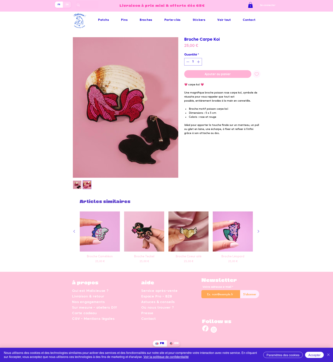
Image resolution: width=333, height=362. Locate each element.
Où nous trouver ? (157, 307)
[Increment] (198, 61)
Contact (148, 319)
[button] (250, 5)
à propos (85, 283)
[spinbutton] (193, 61)
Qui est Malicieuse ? (90, 291)
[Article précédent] (74, 231)
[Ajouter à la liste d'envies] (257, 74)
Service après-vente (159, 291)
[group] (166, 239)
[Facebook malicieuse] (205, 331)
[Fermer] (328, 355)
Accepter (314, 355)
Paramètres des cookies (283, 355)
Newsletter (219, 280)
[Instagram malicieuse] (213, 331)
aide (147, 283)
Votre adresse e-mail (217, 287)
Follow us (216, 321)
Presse (147, 313)
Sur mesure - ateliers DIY (94, 307)
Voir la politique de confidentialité (166, 356)
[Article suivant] (258, 231)
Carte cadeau (84, 313)
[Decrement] (187, 61)
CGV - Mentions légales (93, 319)
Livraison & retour (88, 296)
